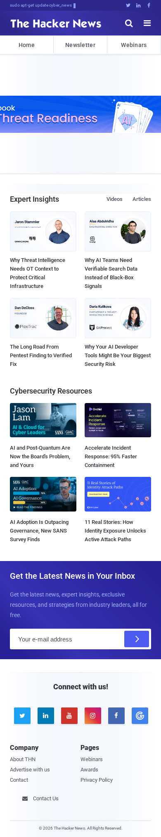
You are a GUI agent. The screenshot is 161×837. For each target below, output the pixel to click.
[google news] (139, 715)
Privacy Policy (96, 780)
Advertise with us (30, 769)
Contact (19, 780)
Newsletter (80, 45)
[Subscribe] (136, 639)
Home (27, 45)
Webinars (134, 45)
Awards (89, 769)
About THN (23, 759)
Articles (142, 199)
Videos (115, 199)
